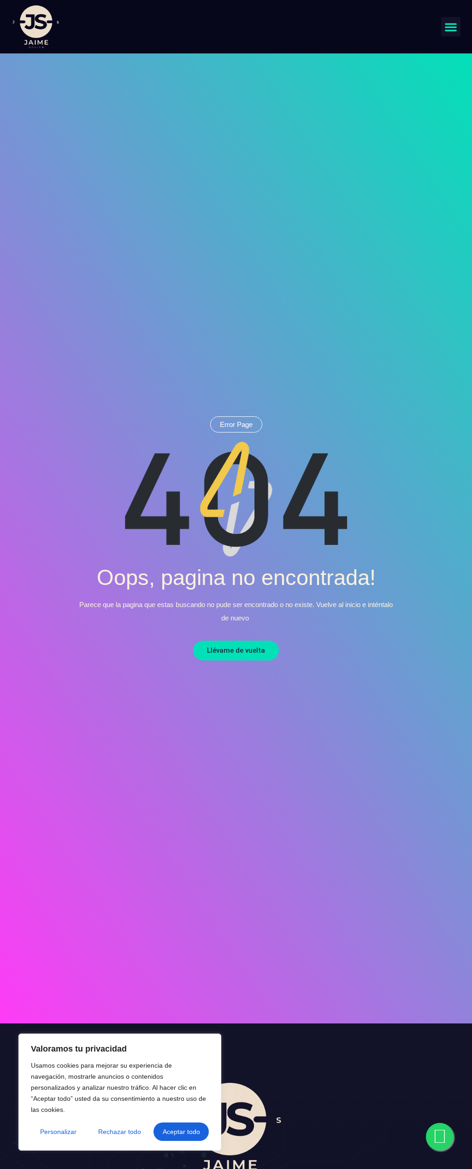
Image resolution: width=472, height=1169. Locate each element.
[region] (119, 1092)
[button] (450, 26)
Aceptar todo (181, 1131)
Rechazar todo (119, 1131)
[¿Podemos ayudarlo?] (440, 1137)
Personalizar (58, 1131)
